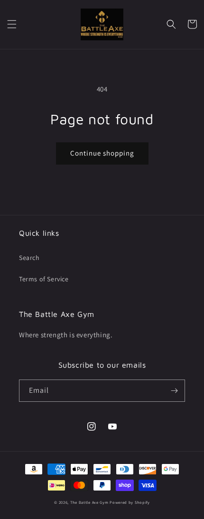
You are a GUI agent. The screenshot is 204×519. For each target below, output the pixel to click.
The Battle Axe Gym (89, 502)
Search (29, 257)
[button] (11, 24)
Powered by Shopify (130, 502)
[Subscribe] (174, 391)
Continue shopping (102, 153)
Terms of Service (44, 279)
